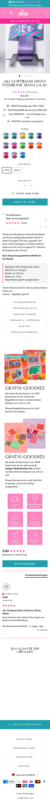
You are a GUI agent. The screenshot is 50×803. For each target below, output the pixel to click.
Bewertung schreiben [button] (25, 563)
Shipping (20, 99)
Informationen (24, 748)
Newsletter (24, 757)
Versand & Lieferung (25, 320)
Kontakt (25, 326)
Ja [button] (30, 626)
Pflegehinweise (25, 302)
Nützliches (24, 739)
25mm (7, 170)
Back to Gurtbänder (27, 724)
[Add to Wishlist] (40, 27)
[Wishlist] (40, 12)
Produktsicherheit (25, 332)
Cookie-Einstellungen (25, 793)
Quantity (25, 181)
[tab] (36, 576)
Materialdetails (25, 308)
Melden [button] (35, 626)
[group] (25, 551)
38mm (17, 170)
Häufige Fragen (25, 314)
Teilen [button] (41, 626)
